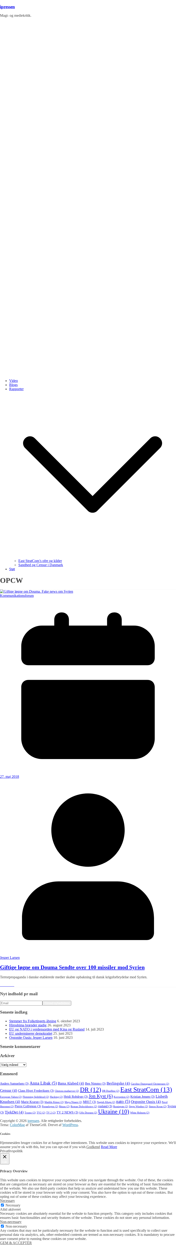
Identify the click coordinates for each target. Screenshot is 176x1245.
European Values (11, 1097)
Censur (8, 1090)
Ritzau (64, 1106)
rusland (105, 1106)
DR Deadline (110, 1091)
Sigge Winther (138, 1106)
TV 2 (51, 1112)
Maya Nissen (73, 1102)
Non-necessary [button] (11, 1222)
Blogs (13, 385)
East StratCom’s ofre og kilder (40, 561)
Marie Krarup (32, 1102)
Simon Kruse (158, 1106)
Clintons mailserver (67, 1091)
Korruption (121, 1097)
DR (90, 1089)
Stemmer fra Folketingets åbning (32, 1021)
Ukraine (113, 1111)
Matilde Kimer (54, 1102)
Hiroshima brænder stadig (28, 1025)
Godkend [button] (93, 1147)
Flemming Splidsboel (36, 1097)
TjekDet (14, 1112)
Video (13, 381)
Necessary (13, 1205)
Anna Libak (43, 1083)
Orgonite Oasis (146, 1102)
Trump (30, 1112)
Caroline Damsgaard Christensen (150, 1084)
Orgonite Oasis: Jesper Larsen (30, 1037)
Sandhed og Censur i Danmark (40, 565)
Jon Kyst (101, 1096)
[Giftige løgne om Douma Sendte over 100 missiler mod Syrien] (36, 591)
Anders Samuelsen (14, 1083)
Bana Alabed (71, 1083)
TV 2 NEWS (67, 1112)
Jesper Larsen (10, 958)
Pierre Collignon (28, 1106)
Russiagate (120, 1106)
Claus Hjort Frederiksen (36, 1090)
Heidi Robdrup (76, 1096)
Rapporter (16, 389)
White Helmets (139, 1112)
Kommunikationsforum (17, 596)
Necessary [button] (7, 1201)
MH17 (89, 1102)
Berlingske (118, 1083)
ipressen (7, 6)
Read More (109, 1147)
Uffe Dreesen (88, 1112)
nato (123, 1101)
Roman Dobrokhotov (84, 1106)
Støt (12, 569)
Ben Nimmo (95, 1083)
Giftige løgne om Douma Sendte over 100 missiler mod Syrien (72, 967)
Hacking (56, 1097)
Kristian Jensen (142, 1096)
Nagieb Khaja (106, 1102)
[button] (92, 557)
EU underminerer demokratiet (30, 1033)
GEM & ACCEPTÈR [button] (16, 1243)
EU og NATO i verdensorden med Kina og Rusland (47, 1029)
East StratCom (146, 1089)
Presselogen (50, 1106)
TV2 (41, 1112)
